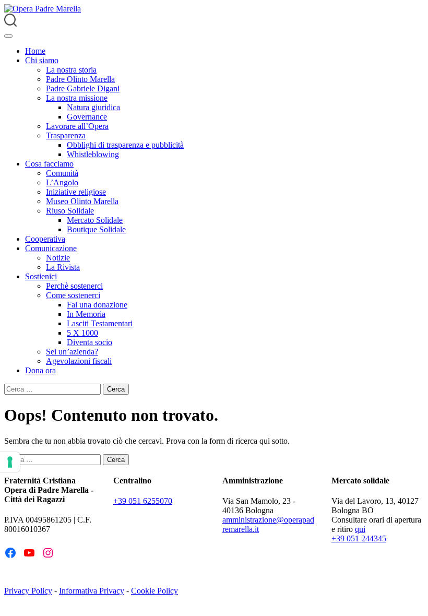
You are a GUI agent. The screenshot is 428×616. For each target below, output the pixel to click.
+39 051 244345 (358, 538)
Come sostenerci (73, 295)
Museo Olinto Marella (82, 201)
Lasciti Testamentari (100, 323)
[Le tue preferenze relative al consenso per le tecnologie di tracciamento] (10, 462)
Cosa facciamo (49, 163)
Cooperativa (45, 238)
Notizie (58, 257)
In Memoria (86, 314)
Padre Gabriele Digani (83, 88)
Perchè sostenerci (74, 285)
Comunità (62, 173)
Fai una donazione (97, 304)
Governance (87, 116)
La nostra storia (71, 69)
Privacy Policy (28, 590)
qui (360, 529)
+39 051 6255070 (142, 500)
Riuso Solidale (70, 210)
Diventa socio (89, 342)
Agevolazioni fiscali (79, 361)
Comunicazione (51, 248)
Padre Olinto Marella (80, 79)
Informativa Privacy (91, 590)
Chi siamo (41, 60)
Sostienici (41, 276)
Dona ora (40, 370)
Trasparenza (66, 135)
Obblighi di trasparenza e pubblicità (125, 144)
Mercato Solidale (95, 220)
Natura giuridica (93, 107)
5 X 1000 (82, 332)
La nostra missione (77, 97)
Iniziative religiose (76, 191)
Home (35, 50)
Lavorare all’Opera (77, 126)
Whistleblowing (93, 154)
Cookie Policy (154, 590)
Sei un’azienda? (72, 351)
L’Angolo (62, 182)
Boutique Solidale (96, 229)
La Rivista (63, 267)
